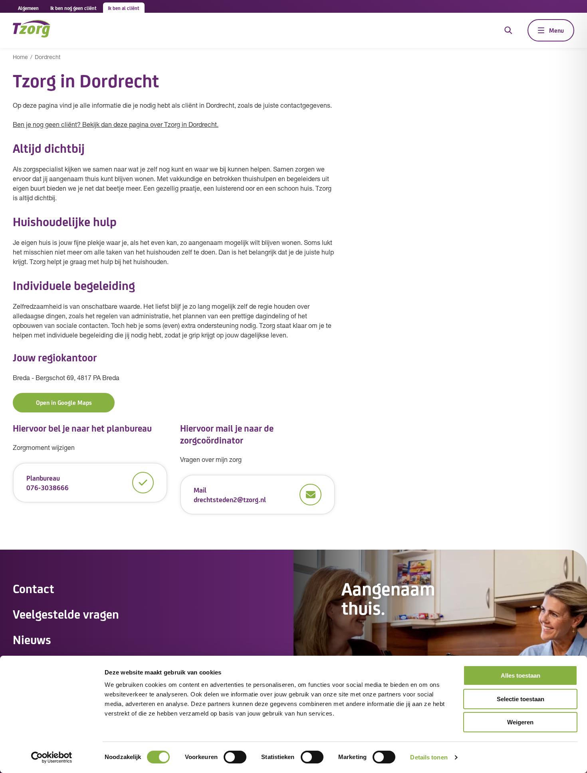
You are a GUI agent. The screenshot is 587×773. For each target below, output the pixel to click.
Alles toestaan (520, 675)
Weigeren (520, 722)
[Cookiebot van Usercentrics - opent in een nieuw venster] (52, 757)
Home (20, 58)
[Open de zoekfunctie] (508, 30)
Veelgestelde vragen (66, 613)
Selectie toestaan (520, 699)
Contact (33, 588)
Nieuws (32, 639)
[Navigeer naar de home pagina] (31, 30)
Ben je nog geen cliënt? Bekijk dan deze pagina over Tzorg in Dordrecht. (115, 125)
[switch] (235, 757)
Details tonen (428, 757)
